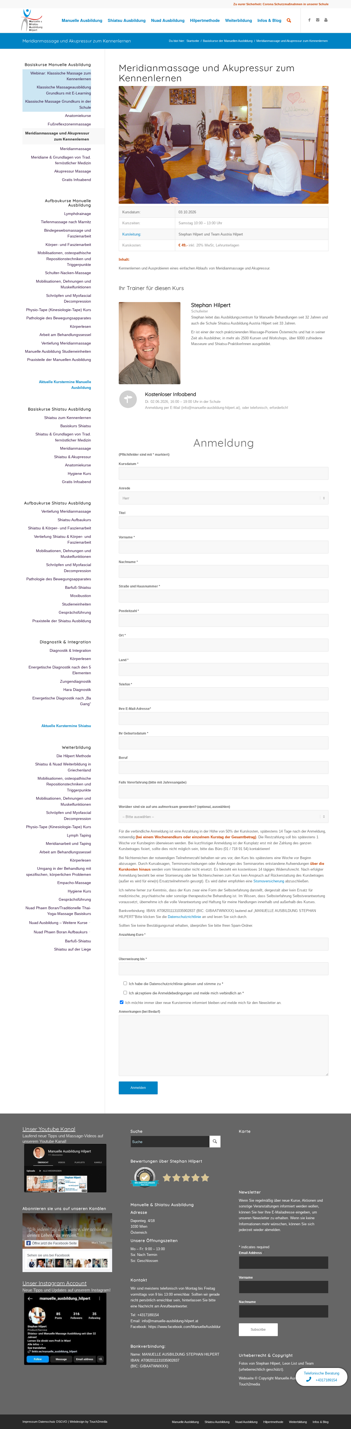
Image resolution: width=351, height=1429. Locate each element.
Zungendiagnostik (75, 681)
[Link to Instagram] (317, 20)
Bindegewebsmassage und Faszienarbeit (67, 233)
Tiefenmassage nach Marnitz (66, 222)
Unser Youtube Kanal (48, 1129)
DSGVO (61, 1421)
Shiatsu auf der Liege (72, 949)
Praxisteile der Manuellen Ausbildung (59, 359)
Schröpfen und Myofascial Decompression (68, 298)
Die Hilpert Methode (73, 756)
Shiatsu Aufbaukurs (74, 520)
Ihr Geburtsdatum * (133, 733)
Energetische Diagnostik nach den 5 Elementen (60, 670)
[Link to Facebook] (309, 20)
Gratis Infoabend (76, 179)
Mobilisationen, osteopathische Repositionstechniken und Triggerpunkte (64, 259)
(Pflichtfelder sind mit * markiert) (144, 455)
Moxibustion (80, 595)
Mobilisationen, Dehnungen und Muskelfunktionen (63, 284)
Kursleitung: (131, 234)
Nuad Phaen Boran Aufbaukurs (60, 932)
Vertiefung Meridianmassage (66, 343)
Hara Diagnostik (77, 689)
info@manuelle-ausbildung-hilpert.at (170, 1321)
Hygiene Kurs (79, 473)
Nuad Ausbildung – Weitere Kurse (58, 922)
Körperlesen (80, 326)
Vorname (246, 1277)
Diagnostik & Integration (70, 650)
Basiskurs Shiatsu (75, 426)
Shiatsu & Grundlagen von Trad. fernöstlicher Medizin (63, 437)
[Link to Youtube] (326, 20)
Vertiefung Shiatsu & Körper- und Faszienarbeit (62, 539)
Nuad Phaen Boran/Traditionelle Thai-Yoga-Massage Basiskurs (58, 911)
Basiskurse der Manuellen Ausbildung (228, 40)
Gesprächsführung (75, 612)
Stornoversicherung (268, 881)
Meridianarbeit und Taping (68, 843)
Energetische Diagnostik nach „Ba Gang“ (61, 701)
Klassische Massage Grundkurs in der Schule (58, 104)
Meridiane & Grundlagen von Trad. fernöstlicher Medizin (61, 160)
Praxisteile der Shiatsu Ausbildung (61, 621)
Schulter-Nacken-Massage (68, 273)
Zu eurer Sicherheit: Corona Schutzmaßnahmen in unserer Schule (281, 4)
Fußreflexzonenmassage (69, 124)
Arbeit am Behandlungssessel (65, 334)
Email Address (251, 1253)
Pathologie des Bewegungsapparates (58, 318)
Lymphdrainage (77, 213)
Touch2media (98, 1421)
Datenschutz (46, 1421)
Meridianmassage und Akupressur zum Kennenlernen (76, 41)
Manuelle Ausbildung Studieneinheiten (58, 351)
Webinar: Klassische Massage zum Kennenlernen (60, 76)
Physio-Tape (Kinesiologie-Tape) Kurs (58, 310)
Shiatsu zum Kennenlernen (67, 417)
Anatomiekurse (78, 115)
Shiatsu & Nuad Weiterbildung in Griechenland (63, 767)
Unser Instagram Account (54, 1283)
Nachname (247, 1302)
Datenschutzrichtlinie (184, 917)
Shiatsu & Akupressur (72, 457)
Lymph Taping (79, 835)
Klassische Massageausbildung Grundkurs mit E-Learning (64, 90)
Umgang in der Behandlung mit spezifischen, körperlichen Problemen (58, 871)
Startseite (192, 40)
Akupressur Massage (72, 171)
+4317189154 (148, 1315)
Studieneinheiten (76, 604)
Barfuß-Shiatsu (78, 587)
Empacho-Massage (74, 882)
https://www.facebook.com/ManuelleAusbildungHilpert (190, 1327)
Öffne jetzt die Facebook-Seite (54, 1243)
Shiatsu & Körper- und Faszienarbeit (59, 528)
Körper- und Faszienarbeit (68, 244)
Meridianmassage (75, 149)
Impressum (30, 1421)
